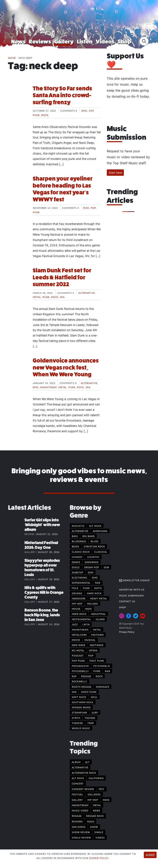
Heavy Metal (98, 598)
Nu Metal (78, 650)
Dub (106, 567)
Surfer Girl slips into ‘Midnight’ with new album (42, 525)
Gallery (64, 41)
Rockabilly (79, 681)
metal (97, 805)
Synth (76, 717)
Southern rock (82, 702)
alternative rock (84, 772)
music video (80, 810)
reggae (77, 815)
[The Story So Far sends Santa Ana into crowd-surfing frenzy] (17, 100)
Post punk (96, 660)
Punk (36, 212)
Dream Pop (91, 567)
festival (77, 794)
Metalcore (79, 634)
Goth (98, 588)
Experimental (81, 582)
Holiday (92, 603)
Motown (97, 634)
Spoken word (81, 707)
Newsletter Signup (136, 580)
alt (87, 762)
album (76, 762)
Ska (62, 297)
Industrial (98, 613)
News (18, 41)
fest (102, 789)
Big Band (88, 536)
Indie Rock (79, 613)
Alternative (86, 292)
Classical (100, 551)
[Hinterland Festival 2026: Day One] (16, 547)
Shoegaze (102, 686)
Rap (74, 676)
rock (90, 821)
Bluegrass (79, 541)
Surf (95, 712)
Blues (95, 541)
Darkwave (92, 562)
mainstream (80, 805)
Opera (93, 650)
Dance (76, 562)
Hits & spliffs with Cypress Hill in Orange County (43, 592)
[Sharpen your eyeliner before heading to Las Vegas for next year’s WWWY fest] (17, 190)
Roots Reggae (81, 686)
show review (81, 832)
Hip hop (77, 603)
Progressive (80, 665)
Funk (86, 588)
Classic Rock (81, 551)
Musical (90, 639)
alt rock (78, 778)
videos (100, 837)
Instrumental (81, 619)
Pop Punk (78, 660)
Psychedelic (101, 665)
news (96, 810)
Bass (75, 536)
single (98, 832)
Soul (94, 697)
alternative (80, 767)
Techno (90, 717)
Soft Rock (79, 697)
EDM (90, 572)
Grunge (77, 593)
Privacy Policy (126, 632)
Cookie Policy (99, 858)
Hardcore (79, 598)
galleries (94, 794)
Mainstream (48, 387)
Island (100, 619)
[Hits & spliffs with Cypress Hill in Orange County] (16, 592)
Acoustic (78, 525)
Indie (88, 608)
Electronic (79, 577)
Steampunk (79, 712)
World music (81, 728)
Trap (90, 723)
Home (12, 57)
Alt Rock (95, 525)
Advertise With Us (131, 589)
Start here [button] (115, 172)
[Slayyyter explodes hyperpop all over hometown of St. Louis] (16, 564)
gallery (77, 799)
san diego (79, 826)
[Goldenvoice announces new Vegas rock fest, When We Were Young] (17, 372)
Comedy (77, 557)
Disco (76, 567)
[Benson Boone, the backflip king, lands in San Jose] (16, 614)
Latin (86, 624)
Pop (93, 207)
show (94, 826)
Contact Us (127, 601)
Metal (37, 297)
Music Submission (131, 595)
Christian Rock (94, 546)
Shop (124, 41)
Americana (100, 531)
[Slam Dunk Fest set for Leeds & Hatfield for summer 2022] (17, 282)
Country (93, 557)
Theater (77, 723)
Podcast (78, 655)
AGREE (150, 855)
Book (75, 546)
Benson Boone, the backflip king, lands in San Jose (42, 615)
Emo (84, 110)
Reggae (86, 676)
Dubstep (77, 572)
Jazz (75, 624)
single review (81, 837)
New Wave (78, 645)
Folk (75, 588)
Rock (44, 115)
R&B (107, 671)
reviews (77, 821)
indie (106, 799)
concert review (83, 789)
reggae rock (95, 815)
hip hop (92, 799)
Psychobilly (80, 671)
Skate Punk (88, 691)
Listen (84, 41)
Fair (97, 582)
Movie (76, 639)
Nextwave (96, 645)
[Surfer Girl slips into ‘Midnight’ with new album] (16, 524)
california (96, 778)
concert (78, 783)
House (76, 608)
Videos (105, 41)
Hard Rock (94, 593)
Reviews (40, 41)
